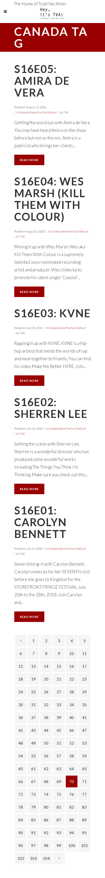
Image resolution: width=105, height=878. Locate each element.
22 (71, 679)
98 (46, 845)
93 (59, 832)
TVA (65, 112)
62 (46, 768)
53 (84, 743)
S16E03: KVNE (52, 313)
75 (59, 794)
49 (33, 743)
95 (84, 832)
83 (84, 807)
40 (71, 717)
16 (71, 666)
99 (59, 845)
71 (84, 781)
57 (59, 756)
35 (84, 704)
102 (20, 858)
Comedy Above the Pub (32, 112)
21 (59, 679)
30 (20, 704)
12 (20, 666)
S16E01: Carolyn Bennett (40, 522)
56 (46, 756)
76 (71, 794)
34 (71, 704)
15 (59, 666)
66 (20, 781)
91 (33, 832)
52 (71, 743)
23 (84, 679)
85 (33, 820)
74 (46, 794)
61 (33, 768)
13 (33, 666)
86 (46, 820)
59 (84, 756)
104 (46, 858)
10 (71, 653)
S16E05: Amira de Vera (42, 80)
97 (33, 845)
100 (71, 845)
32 (46, 704)
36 (20, 717)
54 (20, 756)
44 (46, 730)
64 (71, 768)
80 (46, 807)
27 (59, 692)
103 (33, 858)
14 (46, 666)
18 (20, 679)
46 (71, 730)
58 (71, 756)
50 (46, 743)
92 (46, 832)
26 (46, 692)
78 (20, 807)
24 (20, 692)
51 (59, 743)
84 (20, 820)
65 (84, 768)
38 (46, 717)
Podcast (52, 112)
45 (59, 730)
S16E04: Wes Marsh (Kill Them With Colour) (49, 199)
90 (20, 832)
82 (71, 807)
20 (46, 679)
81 (59, 807)
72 (20, 794)
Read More (29, 160)
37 (33, 717)
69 (59, 781)
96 (20, 845)
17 (84, 666)
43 (33, 730)
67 (33, 781)
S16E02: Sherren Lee (51, 408)
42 (20, 730)
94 (71, 832)
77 (84, 794)
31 (33, 704)
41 (84, 717)
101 (84, 845)
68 (46, 781)
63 (59, 768)
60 (20, 768)
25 (33, 692)
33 (59, 704)
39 (59, 717)
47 (84, 730)
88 (71, 820)
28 (71, 692)
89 (84, 820)
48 (20, 743)
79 (33, 807)
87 (59, 820)
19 (33, 679)
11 (84, 653)
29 (84, 692)
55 (33, 756)
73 (33, 794)
